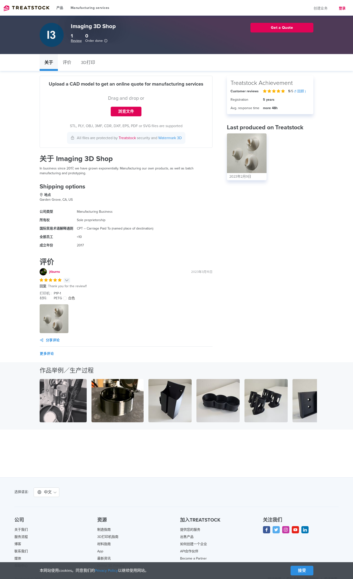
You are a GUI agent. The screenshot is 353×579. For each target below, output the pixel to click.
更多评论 (47, 354)
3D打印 (88, 62)
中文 (48, 492)
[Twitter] (276, 529)
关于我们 (21, 530)
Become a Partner (193, 558)
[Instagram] (285, 529)
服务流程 (21, 537)
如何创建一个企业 (193, 544)
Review (76, 41)
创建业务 (321, 8)
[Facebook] (266, 529)
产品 (59, 8)
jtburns (54, 272)
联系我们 (21, 551)
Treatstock (26, 8)
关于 (48, 62)
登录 (342, 8)
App (100, 551)
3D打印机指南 (107, 537)
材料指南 (104, 544)
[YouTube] (295, 529)
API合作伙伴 (189, 551)
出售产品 (187, 537)
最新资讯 (104, 558)
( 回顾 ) (300, 91)
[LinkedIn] (305, 529)
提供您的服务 (190, 530)
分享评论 (53, 340)
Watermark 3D (170, 138)
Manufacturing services (90, 8)
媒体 (17, 558)
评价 (67, 62)
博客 (17, 544)
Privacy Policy (106, 570)
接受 (302, 570)
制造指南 (104, 530)
